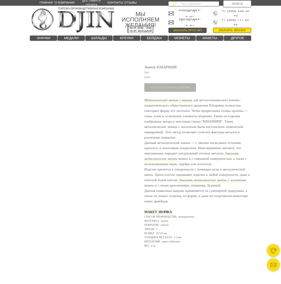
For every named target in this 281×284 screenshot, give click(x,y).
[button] (232, 30)
